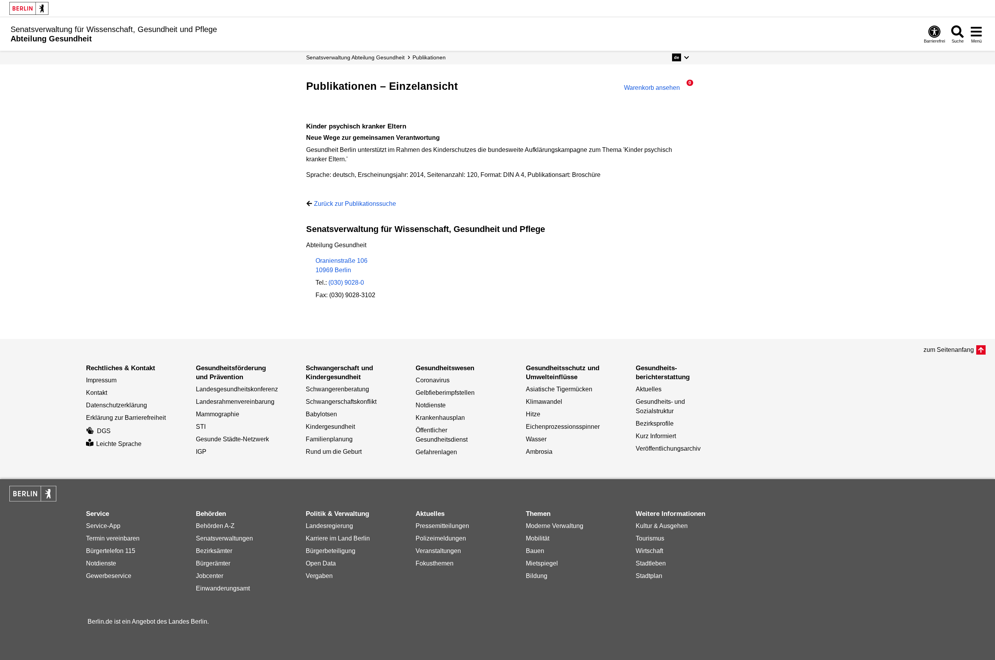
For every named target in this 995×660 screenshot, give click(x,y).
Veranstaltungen (438, 551)
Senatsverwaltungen (224, 538)
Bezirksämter (214, 551)
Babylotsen (321, 414)
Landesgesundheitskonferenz (237, 389)
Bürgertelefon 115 (110, 551)
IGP (201, 451)
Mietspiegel (542, 563)
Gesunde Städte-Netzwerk (232, 439)
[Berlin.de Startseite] (28, 8)
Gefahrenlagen (436, 452)
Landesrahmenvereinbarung (235, 401)
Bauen (535, 551)
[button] (680, 57)
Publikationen (429, 57)
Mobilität (537, 538)
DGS (104, 431)
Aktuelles (649, 389)
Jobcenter (209, 576)
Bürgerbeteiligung (330, 551)
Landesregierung (329, 526)
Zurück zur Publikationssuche (355, 203)
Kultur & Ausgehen (662, 526)
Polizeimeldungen (441, 538)
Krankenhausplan (440, 417)
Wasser (536, 439)
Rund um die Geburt (334, 451)
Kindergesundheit (330, 426)
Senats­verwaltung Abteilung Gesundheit (355, 57)
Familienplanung (329, 439)
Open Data (321, 563)
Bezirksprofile (655, 423)
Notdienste (431, 405)
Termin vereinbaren (113, 538)
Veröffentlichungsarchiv (668, 448)
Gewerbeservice (108, 576)
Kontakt (96, 392)
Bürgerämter (213, 563)
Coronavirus (433, 380)
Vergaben (319, 576)
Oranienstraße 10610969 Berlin (342, 265)
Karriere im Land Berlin (338, 538)
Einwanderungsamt (223, 588)
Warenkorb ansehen (655, 87)
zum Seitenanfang (948, 349)
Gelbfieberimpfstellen (445, 392)
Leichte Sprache (119, 444)
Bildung (536, 576)
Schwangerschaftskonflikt (341, 401)
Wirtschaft (649, 551)
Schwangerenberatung (337, 389)
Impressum (101, 380)
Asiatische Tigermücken (559, 389)
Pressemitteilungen (442, 526)
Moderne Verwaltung (554, 526)
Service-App (103, 526)
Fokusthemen (435, 563)
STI (201, 426)
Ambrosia (539, 451)
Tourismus (650, 538)
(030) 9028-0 (346, 282)
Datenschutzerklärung (116, 405)
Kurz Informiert (656, 436)
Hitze (533, 414)
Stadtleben (651, 563)
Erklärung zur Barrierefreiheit (126, 417)
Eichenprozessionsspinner (563, 426)
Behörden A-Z (215, 526)
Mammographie (217, 414)
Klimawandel (544, 401)
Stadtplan (649, 576)
